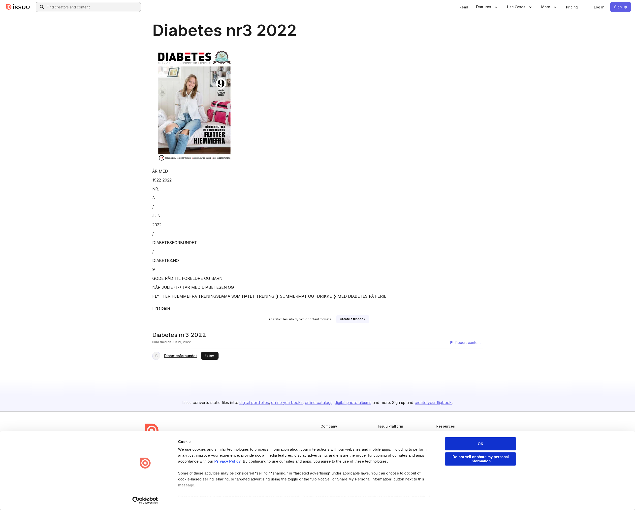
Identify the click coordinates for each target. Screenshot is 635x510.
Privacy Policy (227, 461)
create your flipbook (433, 402)
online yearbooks (287, 402)
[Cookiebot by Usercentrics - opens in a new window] (145, 500)
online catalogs (318, 402)
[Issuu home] (18, 7)
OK (480, 444)
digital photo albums (353, 402)
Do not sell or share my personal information (480, 459)
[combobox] (93, 7)
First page (161, 308)
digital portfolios (254, 402)
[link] (463, 7)
